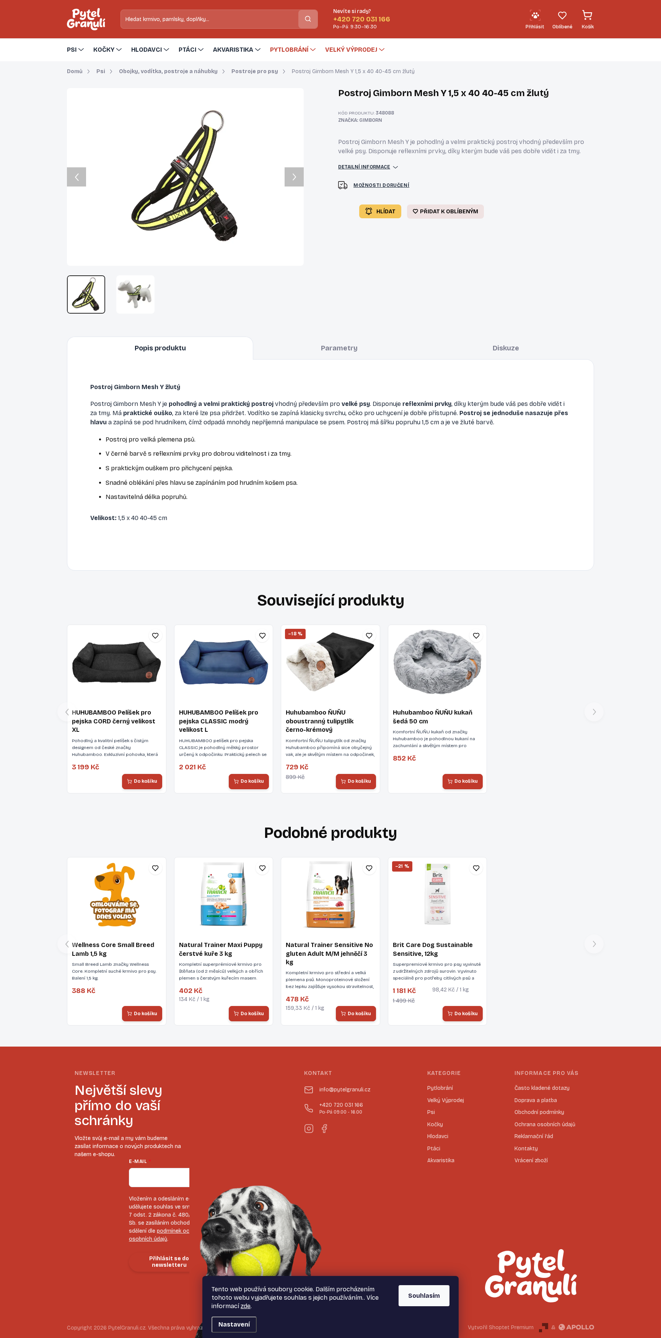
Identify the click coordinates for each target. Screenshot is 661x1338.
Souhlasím (424, 1295)
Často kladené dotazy (542, 1088)
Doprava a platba (535, 1100)
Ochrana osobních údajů (544, 1124)
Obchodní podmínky (539, 1112)
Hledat (308, 19)
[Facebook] (324, 1127)
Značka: (360, 120)
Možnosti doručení (381, 185)
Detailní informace (364, 167)
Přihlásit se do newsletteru (169, 1261)
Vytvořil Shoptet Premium (501, 1327)
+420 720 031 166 (341, 1108)
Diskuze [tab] (506, 348)
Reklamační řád (533, 1136)
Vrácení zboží (531, 1160)
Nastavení (234, 1324)
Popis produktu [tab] (160, 348)
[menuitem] (76, 49)
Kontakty (526, 1148)
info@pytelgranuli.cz (344, 1089)
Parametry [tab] (339, 348)
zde (246, 1306)
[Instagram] (308, 1127)
